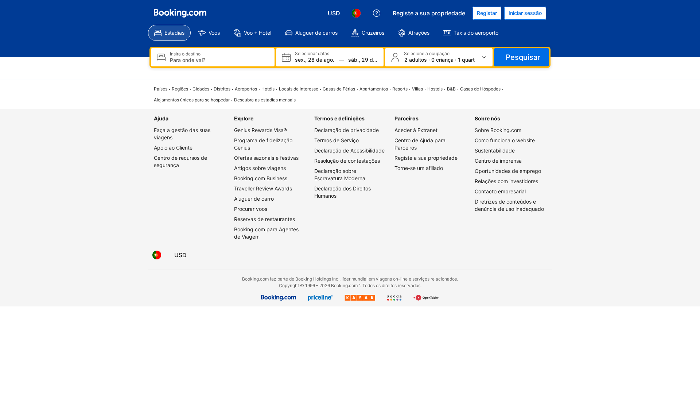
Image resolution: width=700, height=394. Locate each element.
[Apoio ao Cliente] (376, 13)
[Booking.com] (180, 13)
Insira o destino (185, 54)
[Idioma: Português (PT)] (356, 13)
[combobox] (219, 60)
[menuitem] (169, 33)
